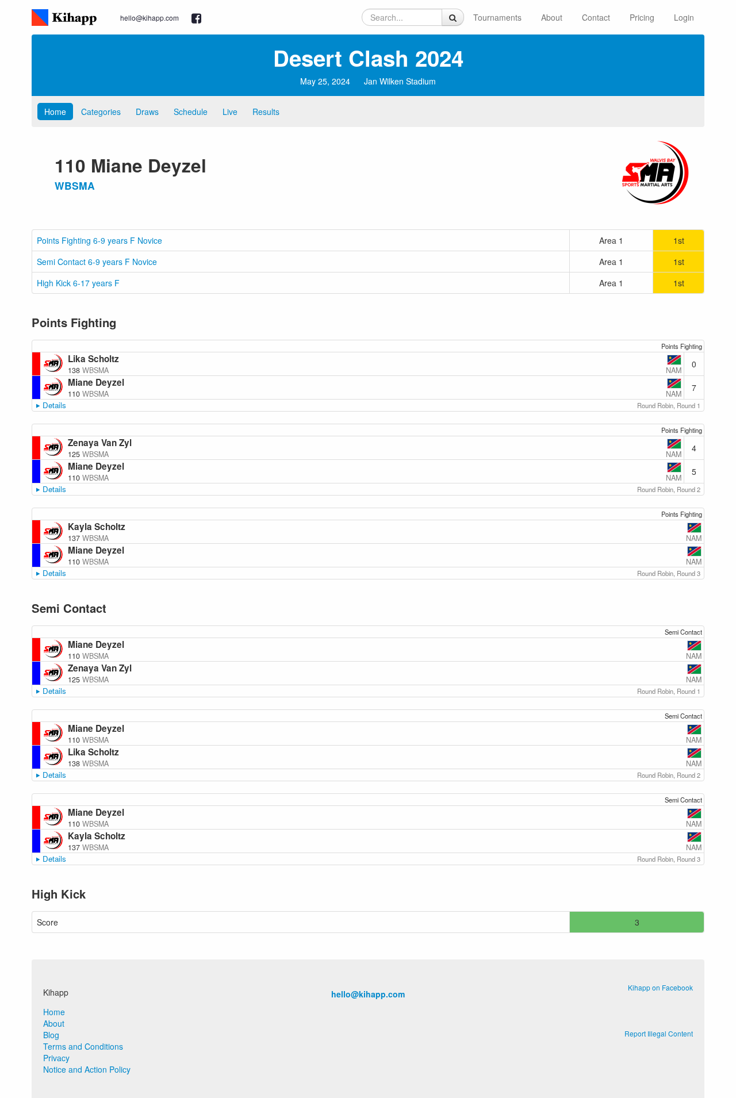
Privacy (56, 1058)
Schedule (191, 111)
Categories (101, 111)
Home (55, 111)
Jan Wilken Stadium (400, 81)
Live (230, 111)
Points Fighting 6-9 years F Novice (99, 240)
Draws (147, 111)
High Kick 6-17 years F (78, 283)
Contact (596, 17)
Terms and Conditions (83, 1046)
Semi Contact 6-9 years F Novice (97, 261)
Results (265, 111)
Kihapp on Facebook (660, 987)
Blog (51, 1035)
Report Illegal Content (658, 1033)
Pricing (642, 17)
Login (684, 17)
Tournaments (497, 17)
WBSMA (75, 185)
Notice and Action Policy (87, 1069)
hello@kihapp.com (149, 17)
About (551, 17)
